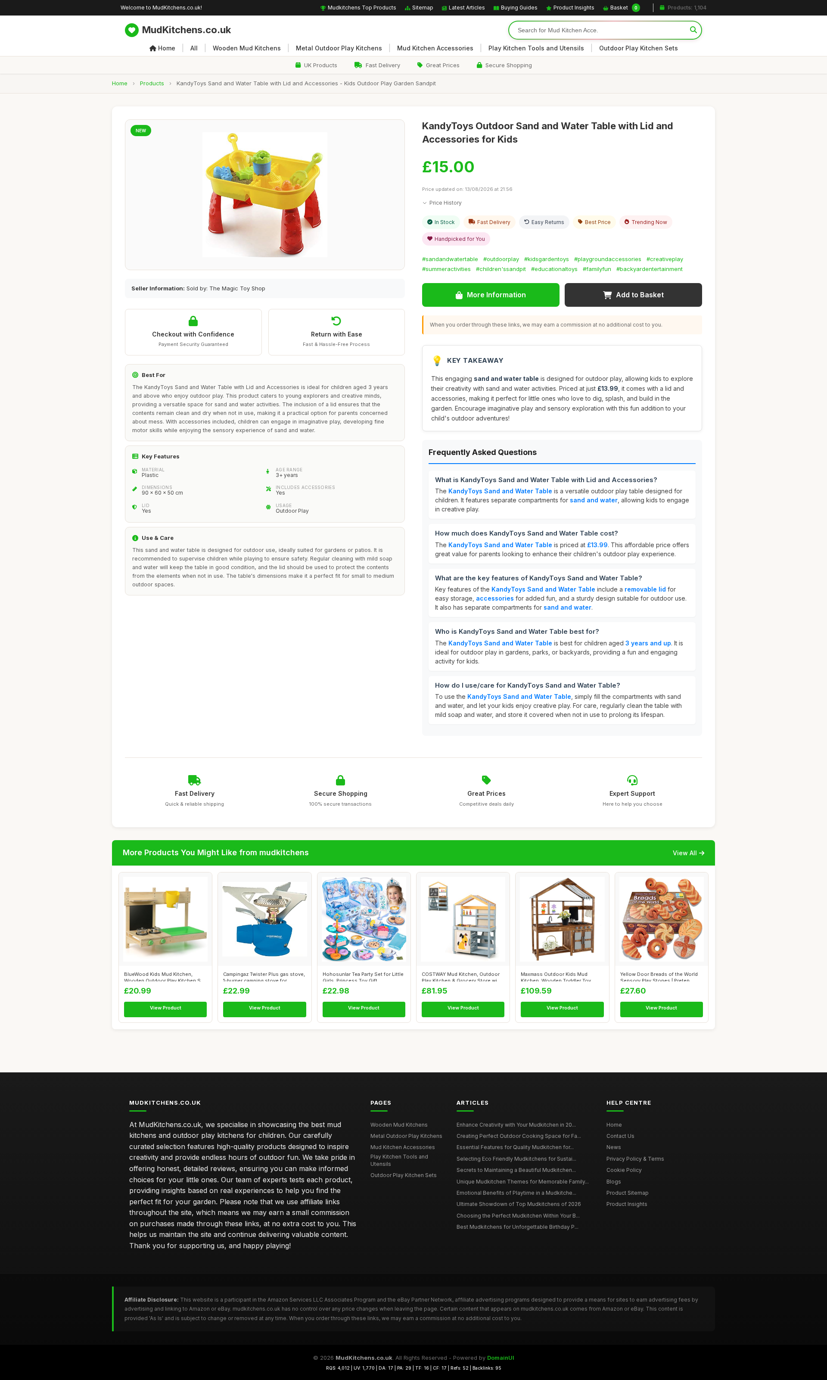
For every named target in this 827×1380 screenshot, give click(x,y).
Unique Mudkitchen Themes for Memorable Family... (523, 1181)
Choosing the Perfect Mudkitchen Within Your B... (518, 1215)
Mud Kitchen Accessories (435, 48)
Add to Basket (640, 294)
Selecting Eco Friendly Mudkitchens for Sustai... (516, 1159)
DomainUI (500, 1357)
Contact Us (620, 1136)
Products (152, 83)
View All (685, 853)
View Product (165, 1008)
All (194, 48)
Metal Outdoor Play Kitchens (339, 48)
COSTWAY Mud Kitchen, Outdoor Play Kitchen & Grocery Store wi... (461, 976)
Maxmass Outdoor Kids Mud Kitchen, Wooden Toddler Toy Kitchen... (556, 976)
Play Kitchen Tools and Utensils (536, 48)
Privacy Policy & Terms (635, 1159)
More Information (496, 294)
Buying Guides (519, 7)
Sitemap (422, 7)
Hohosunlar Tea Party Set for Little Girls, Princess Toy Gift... (363, 976)
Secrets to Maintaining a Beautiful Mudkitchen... (516, 1170)
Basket (623, 7)
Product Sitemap (627, 1193)
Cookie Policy (624, 1170)
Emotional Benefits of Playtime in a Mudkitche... (516, 1193)
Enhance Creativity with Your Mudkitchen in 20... (516, 1124)
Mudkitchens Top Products (362, 7)
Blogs (613, 1181)
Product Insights (573, 7)
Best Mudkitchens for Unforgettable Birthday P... (517, 1227)
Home (166, 48)
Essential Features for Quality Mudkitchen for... (515, 1147)
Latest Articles (467, 7)
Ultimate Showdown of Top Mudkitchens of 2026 (519, 1204)
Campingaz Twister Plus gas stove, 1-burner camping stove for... (264, 976)
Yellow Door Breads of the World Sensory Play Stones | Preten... (659, 976)
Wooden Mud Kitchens (247, 48)
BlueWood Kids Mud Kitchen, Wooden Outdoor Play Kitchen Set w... (164, 976)
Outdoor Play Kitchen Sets (638, 48)
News (613, 1147)
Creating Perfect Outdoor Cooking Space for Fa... (519, 1136)
